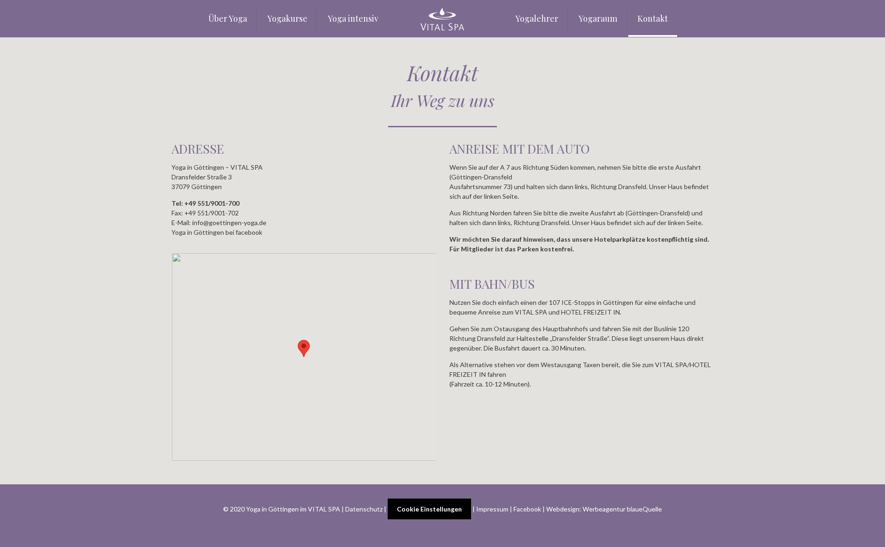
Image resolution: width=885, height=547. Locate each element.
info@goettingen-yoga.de (229, 222)
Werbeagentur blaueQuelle (622, 509)
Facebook (527, 509)
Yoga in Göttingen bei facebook (216, 232)
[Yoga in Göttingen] (442, 18)
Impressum (492, 509)
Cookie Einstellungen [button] (429, 509)
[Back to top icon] (840, 528)
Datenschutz (364, 509)
